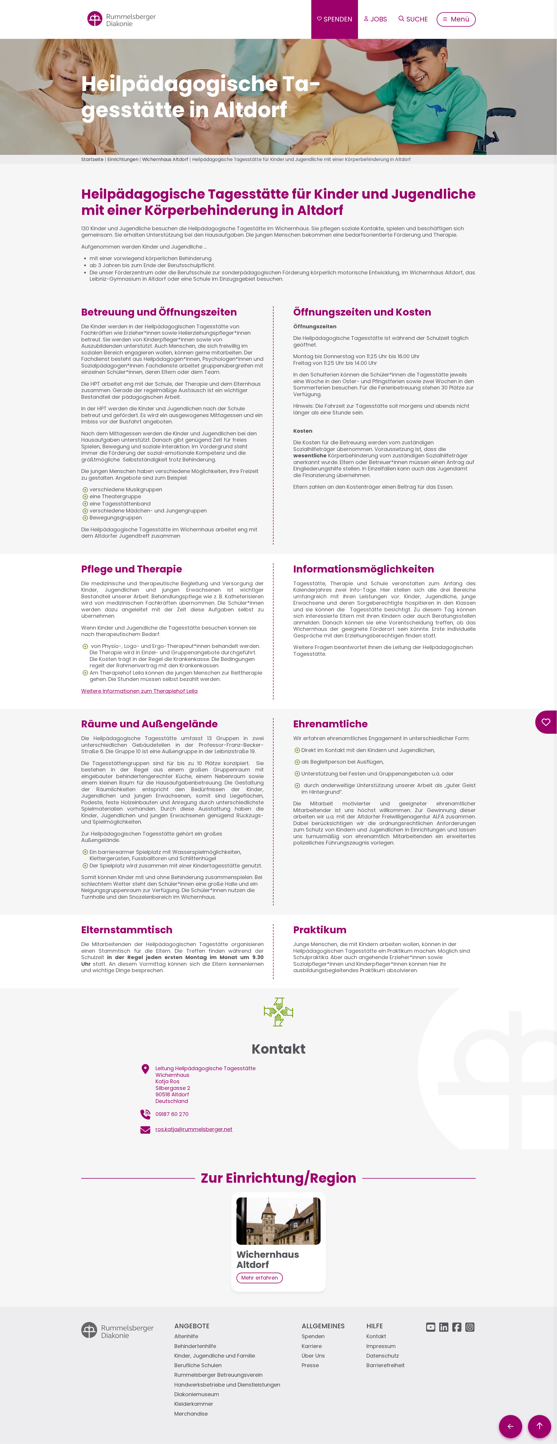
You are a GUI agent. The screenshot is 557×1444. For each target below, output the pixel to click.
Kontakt (376, 1336)
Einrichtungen (122, 159)
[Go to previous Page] (510, 1426)
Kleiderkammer (193, 1404)
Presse (310, 1365)
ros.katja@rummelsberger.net (193, 1129)
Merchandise (191, 1414)
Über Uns (313, 1356)
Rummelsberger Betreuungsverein (218, 1375)
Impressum (381, 1346)
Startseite (92, 159)
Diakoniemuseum (196, 1394)
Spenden (338, 19)
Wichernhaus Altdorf (165, 159)
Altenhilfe (186, 1336)
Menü (459, 19)
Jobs (378, 19)
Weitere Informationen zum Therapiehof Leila (139, 691)
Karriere (312, 1346)
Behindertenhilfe (195, 1346)
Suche (417, 19)
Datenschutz (382, 1356)
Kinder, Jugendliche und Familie (214, 1356)
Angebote (191, 1326)
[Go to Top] (539, 1426)
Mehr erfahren (259, 1277)
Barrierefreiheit (385, 1365)
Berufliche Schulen (198, 1365)
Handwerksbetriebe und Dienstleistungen (227, 1385)
